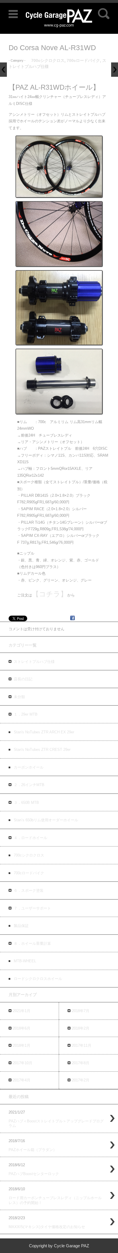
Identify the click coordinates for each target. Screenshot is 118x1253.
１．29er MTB (26, 714)
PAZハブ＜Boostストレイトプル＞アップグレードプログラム (56, 1123)
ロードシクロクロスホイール (38, 979)
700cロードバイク (83, 60)
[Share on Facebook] (72, 619)
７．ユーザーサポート (32, 908)
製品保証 (21, 926)
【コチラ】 (49, 594)
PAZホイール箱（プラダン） (33, 1150)
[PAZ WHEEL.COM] (59, 18)
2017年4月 (21, 1080)
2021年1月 (21, 1011)
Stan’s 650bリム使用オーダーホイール (46, 820)
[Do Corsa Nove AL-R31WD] (59, 166)
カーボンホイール (29, 767)
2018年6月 (21, 1028)
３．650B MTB (26, 802)
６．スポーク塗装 (29, 890)
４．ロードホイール (30, 838)
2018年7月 (80, 1011)
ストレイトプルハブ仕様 (34, 661)
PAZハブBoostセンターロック (34, 1174)
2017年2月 (80, 1080)
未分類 (19, 697)
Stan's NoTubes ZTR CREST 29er (42, 749)
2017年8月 (80, 1063)
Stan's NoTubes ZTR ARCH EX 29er (44, 732)
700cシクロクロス (47, 60)
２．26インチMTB (29, 785)
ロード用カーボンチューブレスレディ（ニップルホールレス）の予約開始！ (55, 1200)
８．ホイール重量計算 (32, 943)
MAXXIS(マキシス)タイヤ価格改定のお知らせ (47, 1227)
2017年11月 (81, 1045)
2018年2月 (80, 1028)
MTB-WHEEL (25, 961)
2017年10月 (22, 1063)
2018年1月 (21, 1045)
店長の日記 (23, 679)
